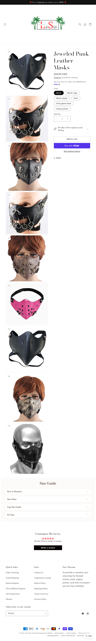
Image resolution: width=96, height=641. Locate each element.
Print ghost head (63, 103)
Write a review (48, 548)
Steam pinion (62, 109)
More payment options (72, 151)
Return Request (12, 583)
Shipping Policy (41, 589)
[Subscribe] (45, 613)
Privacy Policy (40, 599)
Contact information (68, 635)
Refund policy (59, 633)
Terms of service (41, 594)
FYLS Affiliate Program (15, 589)
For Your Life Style (31, 633)
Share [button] (58, 158)
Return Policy (40, 583)
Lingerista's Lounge (42, 578)
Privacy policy (71, 633)
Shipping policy (53, 635)
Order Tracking (12, 573)
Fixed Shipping (12, 578)
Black (58, 93)
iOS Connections (13, 594)
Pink (76, 98)
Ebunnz (9, 599)
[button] (4, 24)
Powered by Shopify (46, 633)
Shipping (57, 77)
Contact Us (38, 573)
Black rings (72, 93)
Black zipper (62, 98)
